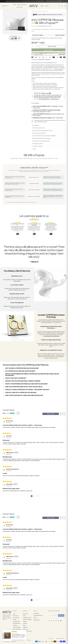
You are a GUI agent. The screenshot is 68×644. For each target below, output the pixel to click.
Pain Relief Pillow (16, 621)
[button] (59, 6)
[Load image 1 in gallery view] (11, 38)
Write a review (50, 414)
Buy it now (48, 50)
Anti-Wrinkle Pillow (16, 623)
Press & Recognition (17, 629)
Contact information (7, 641)
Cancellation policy (14, 641)
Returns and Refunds (27, 619)
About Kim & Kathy (16, 627)
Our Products (15, 615)
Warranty (25, 623)
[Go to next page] (39, 496)
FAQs (24, 615)
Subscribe (61, 615)
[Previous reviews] (32, 96)
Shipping (25, 621)
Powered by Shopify (6, 640)
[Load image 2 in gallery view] (15, 38)
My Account (25, 613)
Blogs (24, 625)
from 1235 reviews (33, 219)
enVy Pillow (7, 638)
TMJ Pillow (15, 625)
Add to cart (52, 46)
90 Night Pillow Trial (27, 617)
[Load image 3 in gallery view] (18, 38)
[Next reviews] (64, 96)
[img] (34, 218)
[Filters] (60, 414)
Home (14, 613)
